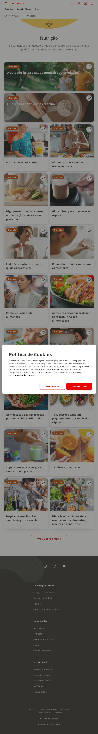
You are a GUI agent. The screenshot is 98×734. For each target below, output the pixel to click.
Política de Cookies (25, 375)
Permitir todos (79, 386)
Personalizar (52, 386)
